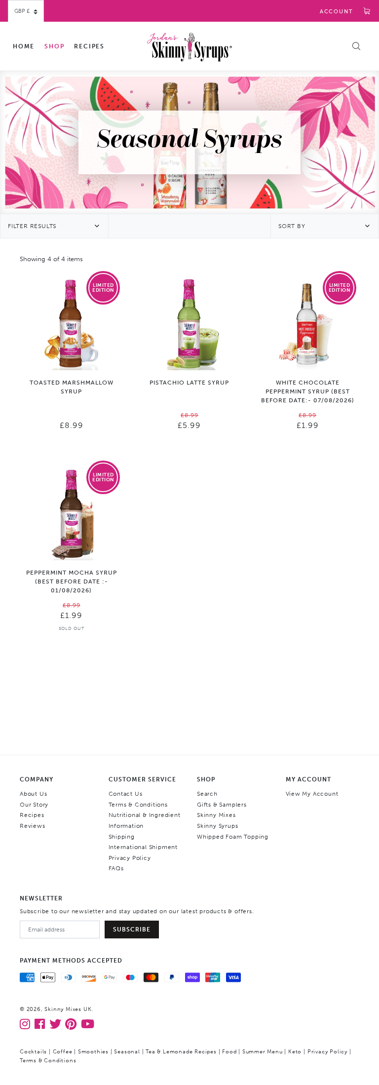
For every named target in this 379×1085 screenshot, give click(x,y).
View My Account (312, 793)
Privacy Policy (130, 857)
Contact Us (126, 793)
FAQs (116, 868)
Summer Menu (262, 1051)
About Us (33, 793)
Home (24, 46)
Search (207, 793)
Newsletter (41, 898)
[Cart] (367, 11)
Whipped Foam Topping (232, 836)
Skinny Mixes (216, 815)
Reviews (32, 825)
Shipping (122, 836)
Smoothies (93, 1051)
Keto (295, 1051)
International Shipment (143, 847)
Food (229, 1051)
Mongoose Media (154, 1060)
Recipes (89, 46)
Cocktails (33, 1051)
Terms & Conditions (138, 804)
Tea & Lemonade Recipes (181, 1051)
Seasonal (127, 1051)
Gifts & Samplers (222, 804)
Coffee (63, 1051)
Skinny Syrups (217, 825)
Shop (54, 46)
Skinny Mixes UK (67, 1009)
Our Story (34, 804)
